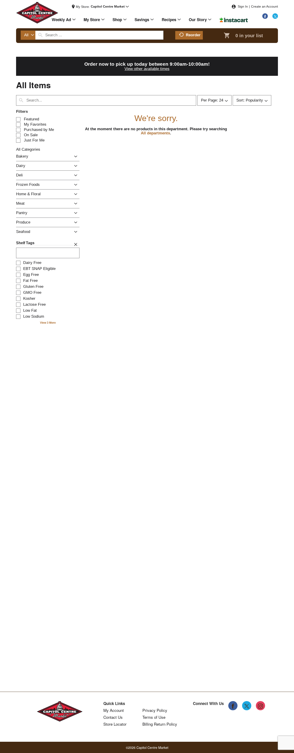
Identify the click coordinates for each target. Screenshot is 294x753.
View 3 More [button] (48, 322)
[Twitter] (275, 16)
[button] (110, 6)
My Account (113, 710)
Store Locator (115, 724)
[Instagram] (260, 705)
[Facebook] (265, 16)
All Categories (28, 149)
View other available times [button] (147, 69)
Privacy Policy (154, 710)
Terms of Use (153, 717)
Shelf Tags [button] (25, 243)
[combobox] (28, 35)
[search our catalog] (40, 35)
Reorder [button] (193, 35)
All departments (155, 133)
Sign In (243, 6)
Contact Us (113, 717)
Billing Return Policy (159, 724)
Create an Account (264, 6)
